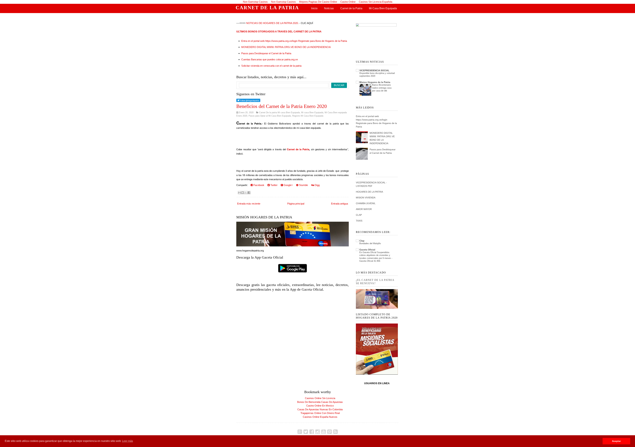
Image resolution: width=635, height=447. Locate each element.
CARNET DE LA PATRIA (267, 7)
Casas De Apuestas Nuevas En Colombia (320, 409)
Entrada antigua (339, 203)
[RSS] (335, 432)
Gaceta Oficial (367, 249)
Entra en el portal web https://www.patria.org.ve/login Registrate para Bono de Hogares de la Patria (294, 41)
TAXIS (359, 220)
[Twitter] (305, 432)
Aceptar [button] (616, 441)
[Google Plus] (299, 432)
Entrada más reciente (248, 203)
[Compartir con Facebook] (249, 192)
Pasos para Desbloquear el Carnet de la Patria (266, 53)
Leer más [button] (127, 441)
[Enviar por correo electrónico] (239, 192)
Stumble (303, 185)
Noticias (329, 8)
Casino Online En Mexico (320, 405)
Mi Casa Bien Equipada (383, 8)
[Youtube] (323, 432)
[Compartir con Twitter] (245, 192)
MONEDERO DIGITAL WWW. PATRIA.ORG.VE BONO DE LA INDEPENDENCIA (286, 47)
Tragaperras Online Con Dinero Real (320, 413)
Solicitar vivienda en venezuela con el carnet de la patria (271, 65)
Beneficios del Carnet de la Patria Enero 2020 (281, 106)
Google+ (288, 185)
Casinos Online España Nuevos (320, 416)
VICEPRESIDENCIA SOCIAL (374, 70)
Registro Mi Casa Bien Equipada (307, 116)
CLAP (359, 215)
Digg (317, 185)
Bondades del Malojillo (370, 243)
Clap (361, 240)
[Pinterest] (329, 432)
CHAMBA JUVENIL (366, 203)
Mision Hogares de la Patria (374, 82)
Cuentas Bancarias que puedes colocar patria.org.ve (269, 59)
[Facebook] (311, 432)
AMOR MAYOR (364, 209)
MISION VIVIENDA (365, 197)
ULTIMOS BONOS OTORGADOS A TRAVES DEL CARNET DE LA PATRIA (278, 31)
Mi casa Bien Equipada (312, 112)
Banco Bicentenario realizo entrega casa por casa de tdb (381, 88)
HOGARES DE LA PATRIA (369, 191)
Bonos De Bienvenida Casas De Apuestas (320, 402)
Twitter (273, 185)
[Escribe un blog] (242, 192)
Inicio (314, 8)
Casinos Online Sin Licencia (320, 398)
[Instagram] (317, 432)
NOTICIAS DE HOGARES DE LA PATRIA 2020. (272, 23)
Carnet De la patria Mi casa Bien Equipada (279, 112)
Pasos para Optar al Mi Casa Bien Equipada (270, 116)
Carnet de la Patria (351, 8)
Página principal (295, 203)
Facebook (258, 185)
